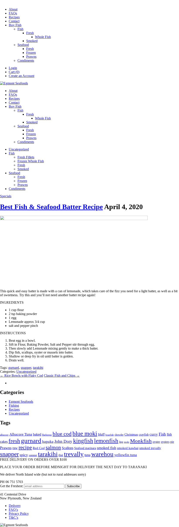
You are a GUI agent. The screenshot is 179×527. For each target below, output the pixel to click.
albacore (4, 435)
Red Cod (39, 448)
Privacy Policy (19, 513)
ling (121, 441)
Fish (20, 29)
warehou (102, 453)
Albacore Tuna (20, 434)
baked (37, 434)
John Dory (63, 441)
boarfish (109, 435)
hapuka (47, 441)
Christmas (131, 434)
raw (15, 448)
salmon (53, 447)
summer (33, 455)
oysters (165, 441)
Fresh (30, 33)
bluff (101, 434)
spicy (24, 455)
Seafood (23, 45)
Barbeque (47, 435)
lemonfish (106, 441)
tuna (87, 455)
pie (172, 441)
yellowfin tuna (125, 455)
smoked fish (106, 448)
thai (61, 455)
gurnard (13, 367)
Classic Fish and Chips (62, 375)
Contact (14, 21)
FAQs (13, 13)
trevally (74, 453)
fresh (14, 441)
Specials (5, 196)
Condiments (25, 60)
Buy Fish (15, 25)
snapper (26, 367)
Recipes (14, 17)
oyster (156, 441)
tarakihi (38, 367)
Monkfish (141, 441)
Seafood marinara (85, 448)
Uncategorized (19, 149)
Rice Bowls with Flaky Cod (21, 375)
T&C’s (13, 517)
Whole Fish (43, 37)
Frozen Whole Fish (30, 161)
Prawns (31, 56)
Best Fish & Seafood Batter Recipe (51, 207)
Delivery (15, 506)
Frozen (31, 52)
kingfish (83, 441)
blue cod (62, 434)
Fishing (14, 405)
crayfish (144, 434)
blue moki (84, 433)
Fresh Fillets (25, 157)
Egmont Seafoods (21, 401)
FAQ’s (13, 509)
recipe (25, 447)
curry (154, 434)
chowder (119, 434)
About (13, 9)
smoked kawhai (127, 448)
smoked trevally (150, 448)
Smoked (32, 41)
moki (126, 442)
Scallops (67, 448)
